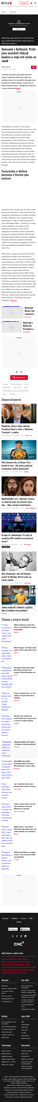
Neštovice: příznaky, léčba (9, 988)
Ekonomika (25, 1045)
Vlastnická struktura (25, 1092)
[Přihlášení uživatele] (31, 3)
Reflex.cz (4, 12)
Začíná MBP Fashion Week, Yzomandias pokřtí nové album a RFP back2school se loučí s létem (24, 763)
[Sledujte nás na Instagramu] (21, 936)
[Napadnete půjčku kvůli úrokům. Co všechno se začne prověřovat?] (7, 749)
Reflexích (13, 300)
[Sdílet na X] (21, 372)
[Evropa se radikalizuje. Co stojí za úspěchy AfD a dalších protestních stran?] (19, 522)
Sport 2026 (25, 1016)
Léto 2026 (25, 980)
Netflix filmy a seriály (7, 1064)
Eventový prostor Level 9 (16, 970)
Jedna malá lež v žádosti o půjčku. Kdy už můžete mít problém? (17, 609)
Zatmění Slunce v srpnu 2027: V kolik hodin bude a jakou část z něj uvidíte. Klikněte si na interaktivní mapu (25, 829)
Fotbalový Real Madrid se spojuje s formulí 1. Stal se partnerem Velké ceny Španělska (25, 854)
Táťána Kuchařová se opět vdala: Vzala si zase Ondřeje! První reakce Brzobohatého (25, 627)
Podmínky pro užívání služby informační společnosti (19, 1087)
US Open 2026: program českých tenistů (18, 971)
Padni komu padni (7, 1032)
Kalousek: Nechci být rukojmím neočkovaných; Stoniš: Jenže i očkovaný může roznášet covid (30, 311)
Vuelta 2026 (22, 973)
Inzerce (23, 918)
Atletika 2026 (25, 1035)
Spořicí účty (24, 1053)
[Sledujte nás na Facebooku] (16, 936)
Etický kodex (9, 1097)
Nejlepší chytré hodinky (8, 1059)
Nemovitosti (11, 965)
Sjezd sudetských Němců (9, 1026)
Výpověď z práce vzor (8, 1035)
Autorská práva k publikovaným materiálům (18, 1085)
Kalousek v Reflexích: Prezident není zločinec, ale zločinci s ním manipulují (29, 326)
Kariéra (19, 922)
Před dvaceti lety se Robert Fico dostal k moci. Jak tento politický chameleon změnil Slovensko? (17, 465)
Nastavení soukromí (12, 1092)
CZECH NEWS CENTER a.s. (26, 1076)
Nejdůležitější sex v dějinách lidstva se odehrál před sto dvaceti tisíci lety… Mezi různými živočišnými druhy (18, 502)
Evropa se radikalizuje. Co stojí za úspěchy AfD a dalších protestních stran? (17, 538)
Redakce (15, 918)
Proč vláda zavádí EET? (8, 1029)
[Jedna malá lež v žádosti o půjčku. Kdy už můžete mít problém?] (19, 595)
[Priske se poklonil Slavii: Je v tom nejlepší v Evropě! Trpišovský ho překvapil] (7, 701)
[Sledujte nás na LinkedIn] (25, 936)
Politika (4, 1016)
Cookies (30, 1090)
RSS (30, 918)
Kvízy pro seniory (6, 996)
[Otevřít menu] (35, 3)
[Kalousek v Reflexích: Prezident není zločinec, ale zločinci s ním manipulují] (12, 327)
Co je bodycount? (6, 1001)
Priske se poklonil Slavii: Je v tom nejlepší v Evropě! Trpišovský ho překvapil (24, 695)
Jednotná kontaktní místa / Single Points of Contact (18, 1094)
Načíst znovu (19, 29)
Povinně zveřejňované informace (23, 1097)
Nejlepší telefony (6, 1053)
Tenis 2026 (24, 1030)
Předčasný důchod (26, 1051)
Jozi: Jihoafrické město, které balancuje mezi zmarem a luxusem (25, 785)
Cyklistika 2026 (25, 1038)
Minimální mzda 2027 (27, 1059)
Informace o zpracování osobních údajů (16, 1090)
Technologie (6, 1045)
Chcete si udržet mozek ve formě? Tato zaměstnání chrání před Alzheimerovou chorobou (24, 806)
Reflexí (17, 88)
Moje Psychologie (7, 959)
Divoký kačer (5, 1037)
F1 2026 (23, 1033)
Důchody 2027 (25, 1056)
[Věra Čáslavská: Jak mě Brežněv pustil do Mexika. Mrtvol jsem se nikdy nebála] (19, 561)
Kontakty (5, 918)
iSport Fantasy (11, 962)
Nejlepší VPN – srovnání (8, 1062)
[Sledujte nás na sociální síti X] (12, 936)
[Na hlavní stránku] (7, 3)
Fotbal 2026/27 (25, 1024)
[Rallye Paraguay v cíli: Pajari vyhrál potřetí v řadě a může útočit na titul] (7, 654)
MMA (22, 1022)
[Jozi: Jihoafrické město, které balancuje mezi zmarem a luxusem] (7, 791)
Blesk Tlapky (18, 959)
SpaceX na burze (6, 1051)
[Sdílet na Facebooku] (16, 372)
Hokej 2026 (24, 1027)
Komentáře (13, 12)
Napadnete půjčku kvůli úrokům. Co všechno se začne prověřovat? (25, 743)
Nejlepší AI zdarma (7, 1056)
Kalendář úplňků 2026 (8, 998)
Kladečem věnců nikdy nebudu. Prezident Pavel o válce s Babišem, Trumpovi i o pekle (17, 429)
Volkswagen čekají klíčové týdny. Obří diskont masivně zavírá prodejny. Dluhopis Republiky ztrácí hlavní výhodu (25, 670)
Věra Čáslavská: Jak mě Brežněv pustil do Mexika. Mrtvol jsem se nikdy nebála (16, 576)
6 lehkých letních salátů (28, 1009)
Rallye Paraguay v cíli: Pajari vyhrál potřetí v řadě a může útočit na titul (25, 649)
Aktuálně (5, 980)
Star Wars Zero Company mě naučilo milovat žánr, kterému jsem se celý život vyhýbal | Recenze (25, 718)
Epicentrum (5, 986)
